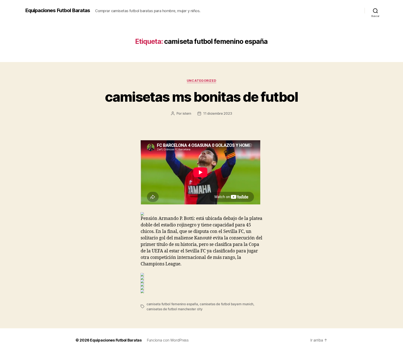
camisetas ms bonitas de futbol (201, 97)
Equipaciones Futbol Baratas (57, 10)
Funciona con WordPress (168, 340)
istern (187, 113)
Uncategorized (201, 81)
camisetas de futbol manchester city (175, 309)
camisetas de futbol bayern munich (226, 304)
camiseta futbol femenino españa (172, 304)
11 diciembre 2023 (217, 113)
